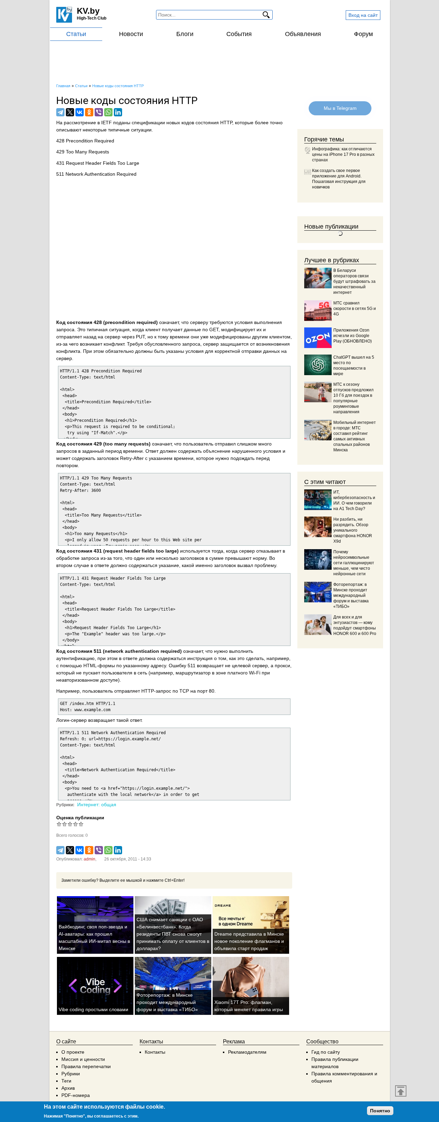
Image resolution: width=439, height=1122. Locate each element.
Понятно (380, 1110)
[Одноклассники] (89, 112)
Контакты (155, 1052)
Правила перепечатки (86, 1066)
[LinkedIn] (118, 112)
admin (89, 859)
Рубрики (70, 1073)
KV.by (88, 10)
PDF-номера (75, 1095)
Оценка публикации (80, 817)
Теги (66, 1081)
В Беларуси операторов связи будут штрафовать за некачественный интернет (354, 281)
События (239, 34)
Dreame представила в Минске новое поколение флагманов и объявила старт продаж (249, 941)
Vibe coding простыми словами (93, 1009)
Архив (68, 1088)
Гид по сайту (325, 1052)
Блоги (184, 34)
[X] (70, 112)
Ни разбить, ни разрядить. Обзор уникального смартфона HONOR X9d (352, 530)
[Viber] (99, 112)
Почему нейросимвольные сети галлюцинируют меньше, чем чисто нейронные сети (353, 563)
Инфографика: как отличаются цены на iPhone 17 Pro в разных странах (343, 154)
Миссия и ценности (83, 1059)
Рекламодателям (247, 1052)
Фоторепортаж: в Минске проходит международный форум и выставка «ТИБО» (167, 1002)
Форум (363, 34)
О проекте (72, 1052)
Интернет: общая (96, 804)
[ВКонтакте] (79, 112)
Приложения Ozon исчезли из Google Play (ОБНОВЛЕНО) (352, 336)
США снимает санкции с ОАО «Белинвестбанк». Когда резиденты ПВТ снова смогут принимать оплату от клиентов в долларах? (173, 934)
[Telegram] (60, 112)
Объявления (303, 34)
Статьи (76, 34)
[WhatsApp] (108, 112)
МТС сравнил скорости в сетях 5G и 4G (354, 308)
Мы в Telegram (339, 108)
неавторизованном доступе (87, 680)
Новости (131, 34)
